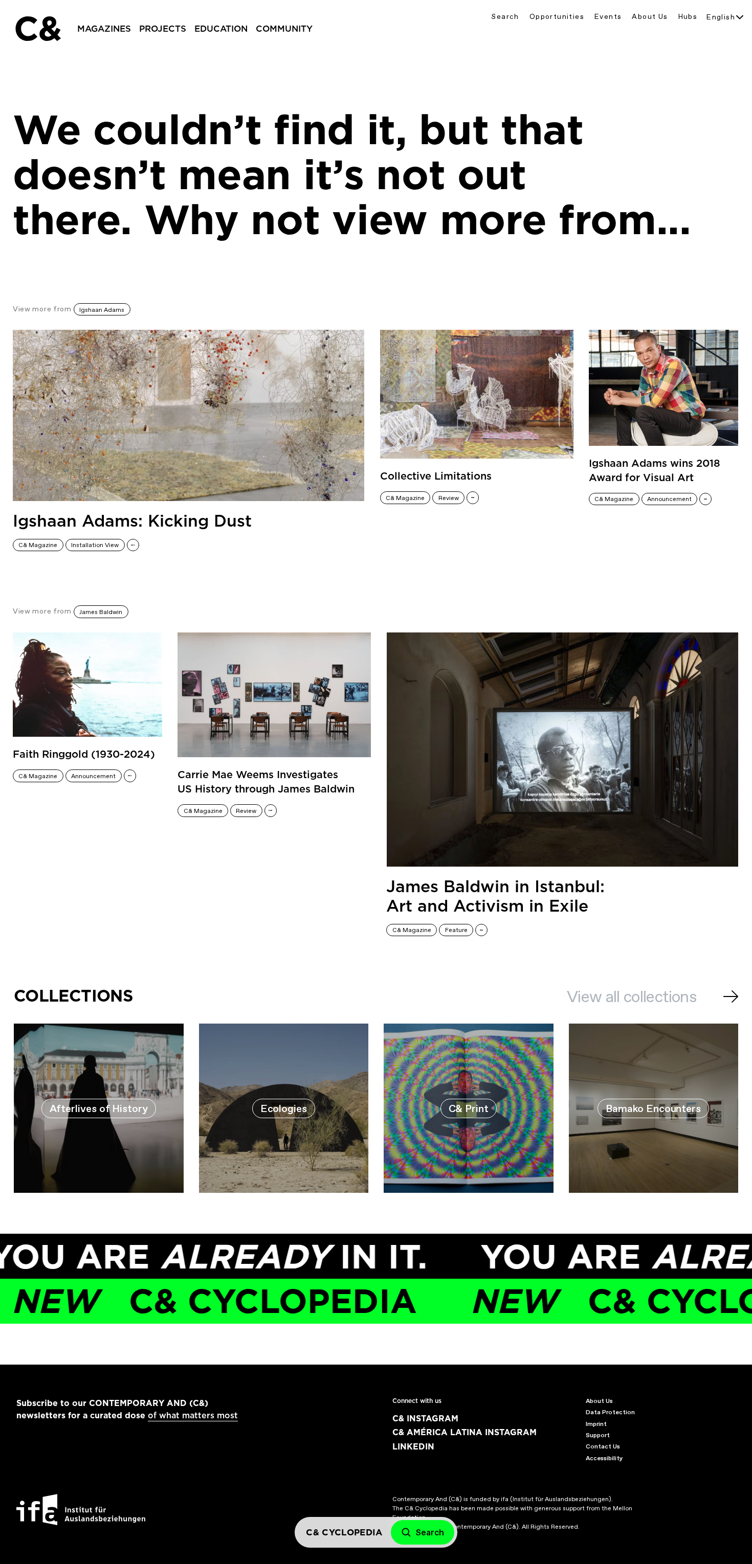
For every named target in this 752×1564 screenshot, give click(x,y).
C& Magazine (37, 545)
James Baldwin (100, 612)
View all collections (631, 996)
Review (448, 498)
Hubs (688, 16)
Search (505, 16)
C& (37, 29)
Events (608, 16)
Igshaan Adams (101, 309)
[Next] (730, 996)
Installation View (95, 545)
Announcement (669, 499)
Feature (456, 930)
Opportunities (556, 16)
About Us (650, 16)
